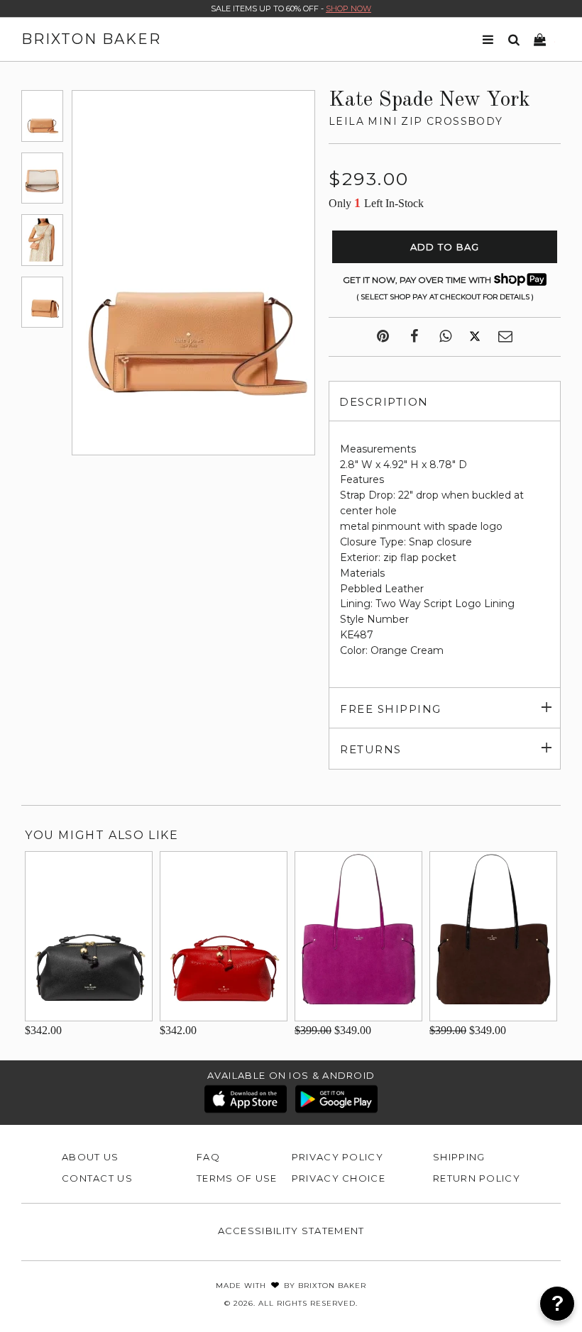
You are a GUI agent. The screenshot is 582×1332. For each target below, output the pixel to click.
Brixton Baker (91, 39)
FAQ (208, 1156)
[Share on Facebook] (414, 337)
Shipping (459, 1156)
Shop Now (348, 8)
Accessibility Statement (291, 1230)
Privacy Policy (337, 1156)
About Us (90, 1156)
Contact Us (97, 1178)
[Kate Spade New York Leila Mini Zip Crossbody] (42, 115)
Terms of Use (237, 1178)
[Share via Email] (505, 337)
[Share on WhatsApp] (445, 337)
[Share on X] (475, 337)
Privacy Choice (338, 1178)
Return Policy (476, 1178)
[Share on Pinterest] (383, 337)
